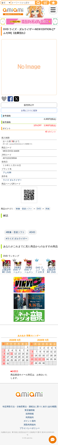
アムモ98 (7, 172)
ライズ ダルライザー (12, 180)
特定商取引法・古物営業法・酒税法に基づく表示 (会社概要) (30, 406)
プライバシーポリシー (30, 428)
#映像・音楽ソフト (15, 232)
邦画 (47, 209)
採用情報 (30, 414)
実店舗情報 (30, 410)
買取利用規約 (30, 424)
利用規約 (30, 417)
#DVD (32, 232)
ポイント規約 (30, 421)
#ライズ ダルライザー (16, 238)
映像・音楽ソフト (24, 209)
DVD (39, 209)
